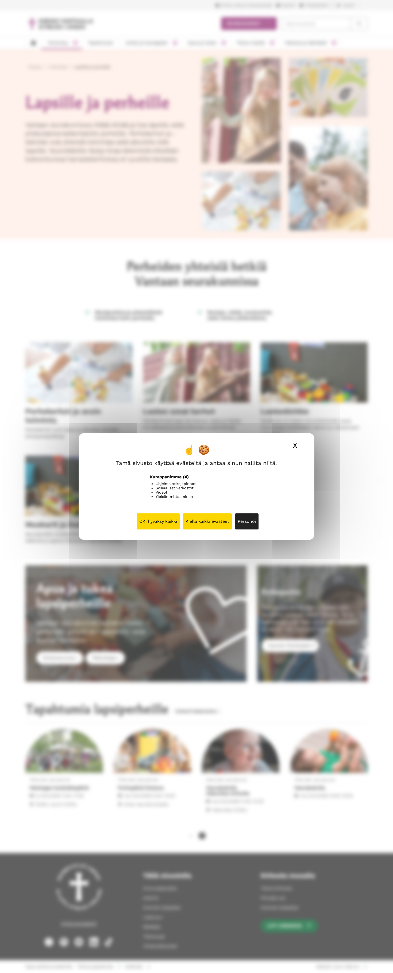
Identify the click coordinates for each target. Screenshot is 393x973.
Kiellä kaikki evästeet (207, 521)
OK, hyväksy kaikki (158, 521)
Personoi (247, 521)
